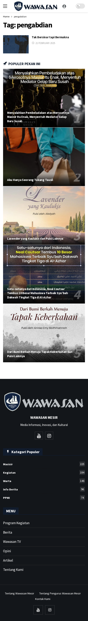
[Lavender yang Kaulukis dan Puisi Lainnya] (44, 215)
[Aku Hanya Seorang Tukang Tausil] (44, 157)
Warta (43, 481)
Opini (7, 551)
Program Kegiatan (16, 523)
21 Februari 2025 (45, 43)
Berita (7, 532)
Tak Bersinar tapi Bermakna (50, 37)
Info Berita (43, 489)
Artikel (8, 560)
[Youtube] (39, 435)
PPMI (43, 498)
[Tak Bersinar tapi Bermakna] (16, 44)
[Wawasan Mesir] (64, 6)
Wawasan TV (12, 541)
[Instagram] (49, 435)
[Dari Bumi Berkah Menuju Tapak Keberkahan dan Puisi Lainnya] (44, 333)
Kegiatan (43, 472)
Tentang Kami (13, 569)
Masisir (43, 464)
